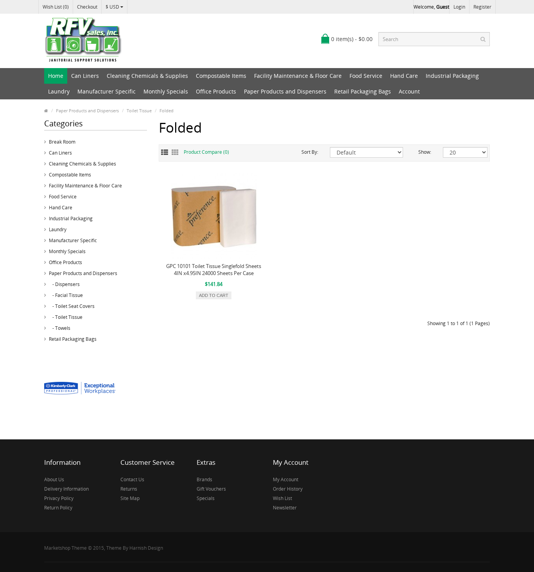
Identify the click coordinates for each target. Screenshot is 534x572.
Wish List (282, 498)
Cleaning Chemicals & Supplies (147, 75)
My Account (285, 479)
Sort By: (309, 152)
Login (459, 7)
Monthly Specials (165, 91)
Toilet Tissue (139, 110)
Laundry (59, 91)
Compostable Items (221, 75)
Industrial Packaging (452, 75)
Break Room (62, 142)
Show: (424, 152)
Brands (204, 479)
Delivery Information (66, 489)
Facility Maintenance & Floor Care (298, 75)
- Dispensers (64, 284)
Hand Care (404, 75)
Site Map (130, 498)
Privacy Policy (58, 498)
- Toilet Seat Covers (72, 306)
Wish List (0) (56, 7)
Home (55, 75)
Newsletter (285, 507)
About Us (54, 479)
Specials (206, 498)
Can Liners (85, 75)
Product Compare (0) (206, 152)
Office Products (216, 91)
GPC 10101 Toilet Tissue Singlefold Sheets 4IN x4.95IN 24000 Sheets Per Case (213, 270)
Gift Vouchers (211, 489)
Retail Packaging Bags (362, 91)
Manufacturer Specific (106, 91)
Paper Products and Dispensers (285, 91)
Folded (166, 110)
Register (482, 7)
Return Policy (58, 507)
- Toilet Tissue (65, 317)
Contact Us (132, 479)
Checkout (87, 7)
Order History (288, 489)
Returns (128, 489)
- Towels (59, 328)
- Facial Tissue (66, 295)
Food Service (365, 75)
